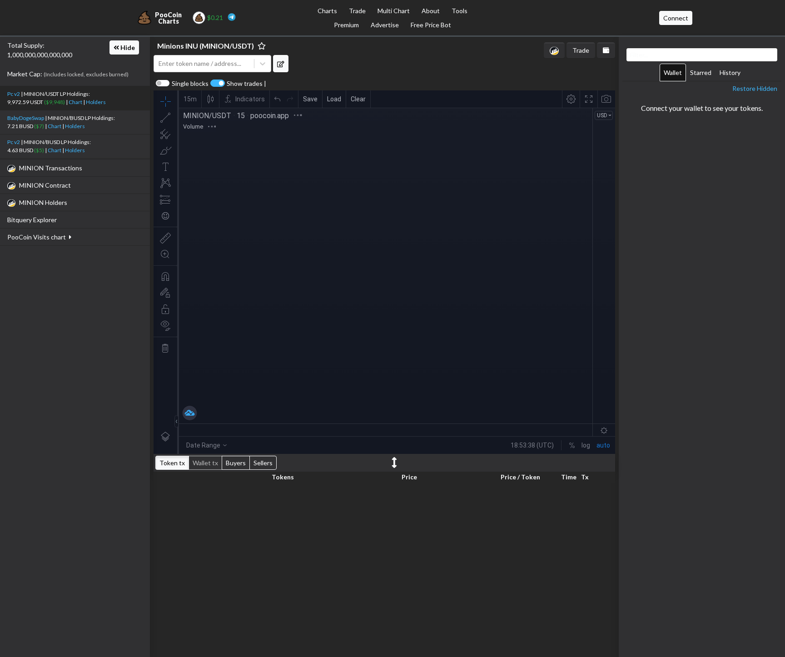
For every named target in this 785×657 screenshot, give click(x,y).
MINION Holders (43, 202)
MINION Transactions (50, 168)
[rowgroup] (384, 568)
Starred (700, 72)
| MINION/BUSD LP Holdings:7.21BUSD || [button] (61, 121)
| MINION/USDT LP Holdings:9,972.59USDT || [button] (56, 97)
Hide (127, 47)
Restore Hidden (754, 88)
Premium (346, 25)
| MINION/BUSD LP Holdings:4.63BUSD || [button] (49, 146)
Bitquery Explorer (32, 220)
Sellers (263, 463)
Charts (327, 11)
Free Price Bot (431, 25)
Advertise (385, 25)
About (431, 11)
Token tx (172, 463)
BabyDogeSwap (25, 117)
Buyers (236, 463)
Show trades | (246, 83)
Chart (75, 102)
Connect (675, 18)
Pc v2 (13, 93)
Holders (96, 102)
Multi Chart (394, 11)
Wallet (673, 72)
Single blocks (190, 83)
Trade (357, 11)
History (730, 72)
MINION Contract (45, 185)
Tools (459, 11)
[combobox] (204, 64)
